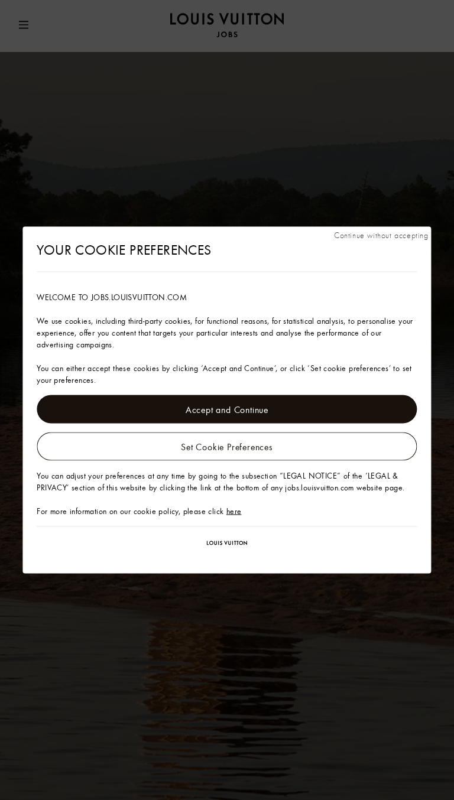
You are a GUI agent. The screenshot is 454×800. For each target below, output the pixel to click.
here (234, 511)
